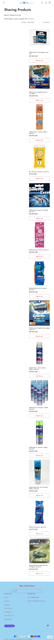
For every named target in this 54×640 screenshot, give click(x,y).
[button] (3, 3)
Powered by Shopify (27, 639)
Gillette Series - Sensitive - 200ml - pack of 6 (38, 448)
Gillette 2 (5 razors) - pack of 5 (37, 527)
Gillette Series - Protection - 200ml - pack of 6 (39, 408)
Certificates (7, 612)
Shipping (7, 605)
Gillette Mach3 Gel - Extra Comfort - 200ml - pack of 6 (39, 488)
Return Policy (8, 608)
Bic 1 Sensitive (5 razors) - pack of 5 (39, 172)
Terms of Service (9, 615)
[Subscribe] (40, 591)
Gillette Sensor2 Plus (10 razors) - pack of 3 (38, 289)
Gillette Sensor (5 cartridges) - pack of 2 (38, 53)
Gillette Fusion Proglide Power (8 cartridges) (38, 92)
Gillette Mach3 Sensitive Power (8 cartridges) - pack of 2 (38, 566)
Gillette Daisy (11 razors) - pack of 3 (39, 250)
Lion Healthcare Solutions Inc (16, 639)
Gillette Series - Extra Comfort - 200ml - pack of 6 (37, 368)
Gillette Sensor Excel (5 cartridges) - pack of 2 (39, 210)
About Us (7, 601)
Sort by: (24, 22)
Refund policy (8, 619)
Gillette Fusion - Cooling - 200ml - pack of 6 (38, 132)
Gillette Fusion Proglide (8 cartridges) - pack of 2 (39, 328)
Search (6, 597)
